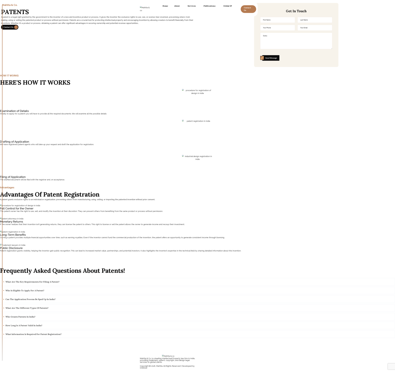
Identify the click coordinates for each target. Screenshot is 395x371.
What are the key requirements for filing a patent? (32, 281)
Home (165, 6)
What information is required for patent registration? (33, 334)
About (177, 6)
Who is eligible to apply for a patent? (24, 290)
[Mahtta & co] (146, 9)
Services (192, 6)
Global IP (227, 6)
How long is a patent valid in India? (23, 325)
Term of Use (250, 366)
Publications (209, 6)
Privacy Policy (237, 366)
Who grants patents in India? (20, 316)
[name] (248, 9)
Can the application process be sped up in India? (30, 299)
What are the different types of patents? (26, 308)
